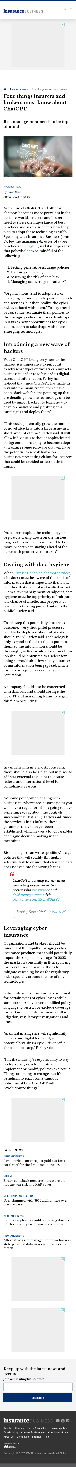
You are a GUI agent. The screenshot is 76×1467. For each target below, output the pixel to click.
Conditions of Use (58, 1432)
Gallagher (30, 246)
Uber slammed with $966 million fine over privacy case (36, 1202)
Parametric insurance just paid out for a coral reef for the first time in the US (34, 1162)
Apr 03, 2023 (11, 196)
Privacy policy (59, 1428)
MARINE (8, 1176)
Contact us (23, 1436)
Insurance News (19, 89)
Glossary (19, 1428)
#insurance (41, 890)
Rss (47, 1436)
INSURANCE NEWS (14, 1156)
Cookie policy (11, 1432)
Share (26, 196)
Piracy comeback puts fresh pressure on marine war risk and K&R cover (34, 1182)
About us (9, 1436)
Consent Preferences (33, 1432)
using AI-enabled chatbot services (42, 573)
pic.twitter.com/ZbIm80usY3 (35, 899)
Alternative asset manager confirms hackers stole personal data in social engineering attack (37, 1244)
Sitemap (37, 1436)
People (7, 1428)
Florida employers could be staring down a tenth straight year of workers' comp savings (38, 1222)
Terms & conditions (38, 1428)
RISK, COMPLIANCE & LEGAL (19, 1196)
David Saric (14, 192)
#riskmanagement (27, 895)
